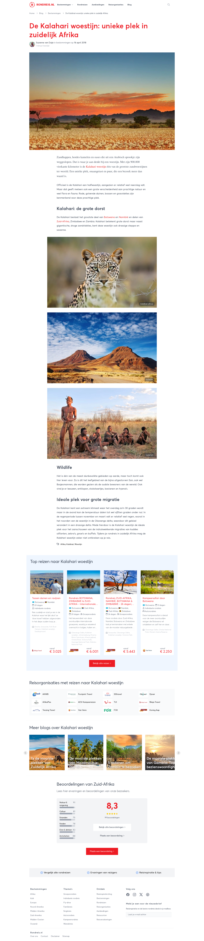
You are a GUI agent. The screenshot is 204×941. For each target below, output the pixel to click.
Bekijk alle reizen (101, 663)
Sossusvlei (44, 627)
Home (32, 13)
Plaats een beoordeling (111, 836)
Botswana (109, 217)
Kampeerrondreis (70, 920)
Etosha (37, 627)
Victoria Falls (127, 635)
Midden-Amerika (37, 911)
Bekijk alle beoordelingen (111, 827)
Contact (44, 936)
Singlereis (67, 911)
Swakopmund (40, 631)
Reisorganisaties (103, 907)
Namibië (123, 217)
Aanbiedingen (102, 911)
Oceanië (33, 924)
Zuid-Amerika (36, 915)
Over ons (34, 936)
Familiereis (67, 907)
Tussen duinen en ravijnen (46, 598)
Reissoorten (102, 915)
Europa (33, 903)
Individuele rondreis (71, 898)
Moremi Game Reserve (158, 632)
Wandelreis (68, 924)
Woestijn (78, 544)
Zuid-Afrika (63, 221)
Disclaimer (55, 936)
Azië (32, 898)
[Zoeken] (169, 4)
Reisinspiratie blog (104, 894)
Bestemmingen (54, 13)
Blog (41, 13)
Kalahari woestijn (96, 166)
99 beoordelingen (112, 818)
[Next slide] (178, 753)
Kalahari (70, 544)
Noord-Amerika (37, 907)
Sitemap (66, 936)
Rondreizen (101, 903)
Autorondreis (68, 915)
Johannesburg (84, 635)
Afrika (63, 544)
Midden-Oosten (37, 920)
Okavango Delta (78, 633)
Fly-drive (67, 903)
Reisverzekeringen (104, 920)
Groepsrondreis (69, 894)
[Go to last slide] (25, 753)
